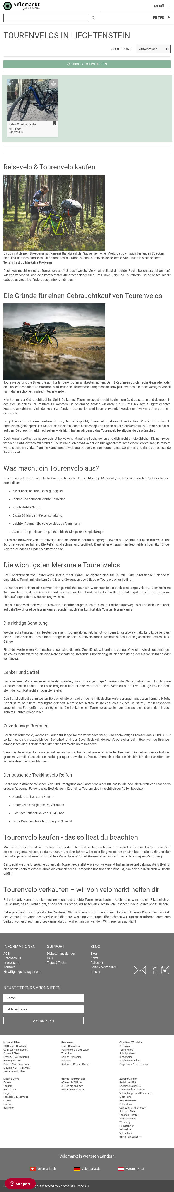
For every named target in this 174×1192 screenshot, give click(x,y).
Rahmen (66, 1060)
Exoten (7, 1082)
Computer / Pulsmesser (133, 1107)
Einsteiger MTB (12, 1060)
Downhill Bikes (11, 1053)
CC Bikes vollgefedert (15, 1049)
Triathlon (66, 1053)
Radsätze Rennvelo (130, 1086)
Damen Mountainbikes (16, 1064)
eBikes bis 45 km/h (72, 1086)
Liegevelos (9, 1093)
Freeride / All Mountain (16, 1057)
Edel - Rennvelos (70, 1046)
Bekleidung (125, 1104)
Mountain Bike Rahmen (16, 1067)
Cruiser (7, 1100)
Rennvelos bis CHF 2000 (75, 1049)
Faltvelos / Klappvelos (15, 1096)
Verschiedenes (127, 1118)
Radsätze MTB (127, 1082)
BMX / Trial (10, 1089)
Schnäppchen (127, 1053)
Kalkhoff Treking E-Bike (22, 124)
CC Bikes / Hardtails (15, 1046)
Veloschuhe (126, 1133)
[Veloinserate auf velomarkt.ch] (21, 5)
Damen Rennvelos (71, 1057)
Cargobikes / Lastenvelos (133, 1064)
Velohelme (125, 1129)
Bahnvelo (8, 1107)
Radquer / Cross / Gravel (75, 1064)
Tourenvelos (126, 1049)
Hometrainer (126, 1125)
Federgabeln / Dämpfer (132, 1089)
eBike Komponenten (130, 1136)
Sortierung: (122, 49)
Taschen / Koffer (128, 1115)
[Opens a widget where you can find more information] (20, 1184)
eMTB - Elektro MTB (72, 1089)
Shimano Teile (127, 1111)
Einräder (8, 1104)
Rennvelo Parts (127, 1100)
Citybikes (124, 1046)
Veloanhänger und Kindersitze (136, 1093)
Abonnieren (43, 1020)
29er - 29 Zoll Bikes (14, 1071)
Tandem (7, 1086)
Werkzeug (124, 1122)
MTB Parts (125, 1096)
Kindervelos (126, 1057)
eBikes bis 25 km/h (72, 1082)
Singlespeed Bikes (129, 1060)
